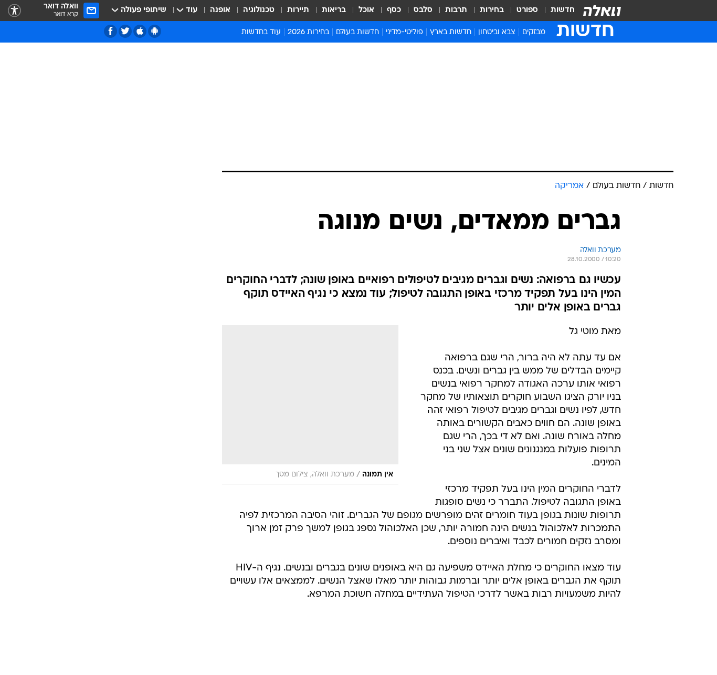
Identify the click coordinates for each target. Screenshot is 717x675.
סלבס (423, 10)
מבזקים (533, 32)
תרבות (456, 10)
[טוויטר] (125, 31)
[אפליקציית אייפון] (139, 31)
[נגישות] (14, 10)
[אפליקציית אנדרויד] (154, 31)
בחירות (492, 10)
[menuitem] (556, 10)
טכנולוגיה (259, 10)
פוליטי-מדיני (404, 32)
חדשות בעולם (357, 32)
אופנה (220, 10)
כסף (394, 10)
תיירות (298, 10)
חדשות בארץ (450, 32)
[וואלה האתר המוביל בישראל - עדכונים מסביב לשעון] (602, 10)
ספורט (527, 10)
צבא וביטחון (496, 32)
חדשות (563, 10)
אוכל (366, 10)
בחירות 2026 (308, 32)
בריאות (334, 10)
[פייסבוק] (110, 31)
